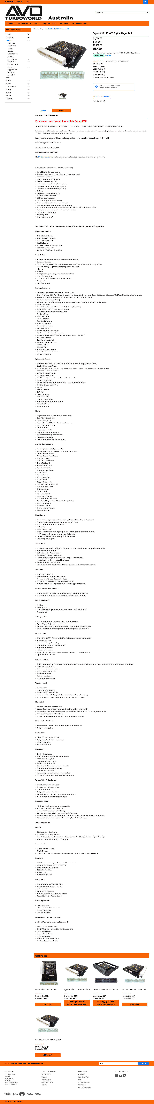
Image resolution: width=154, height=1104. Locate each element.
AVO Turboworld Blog (79, 24)
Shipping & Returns (49, 24)
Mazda (8, 84)
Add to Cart (48, 1004)
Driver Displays (12, 46)
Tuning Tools (11, 72)
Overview (43, 110)
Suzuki (8, 81)
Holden (8, 34)
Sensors (10, 67)
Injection (10, 51)
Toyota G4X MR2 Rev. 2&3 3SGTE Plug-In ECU (48, 1040)
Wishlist (44, 1077)
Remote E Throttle (13, 64)
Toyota (8, 96)
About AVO (10, 24)
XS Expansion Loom (45, 157)
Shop (36, 24)
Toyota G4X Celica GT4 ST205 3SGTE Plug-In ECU (77, 990)
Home (35, 29)
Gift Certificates (46, 1074)
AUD (28, 2)
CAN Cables (11, 43)
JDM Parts (9, 37)
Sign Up (49, 1079)
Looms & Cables (12, 54)
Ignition (10, 48)
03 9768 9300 (9, 2)
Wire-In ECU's (11, 75)
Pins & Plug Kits (12, 59)
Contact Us (64, 24)
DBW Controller (11, 87)
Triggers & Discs (12, 70)
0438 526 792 (19, 2)
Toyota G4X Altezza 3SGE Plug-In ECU (46, 989)
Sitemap (44, 1085)
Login (43, 1079)
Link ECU (9, 40)
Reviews (61, 110)
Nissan (8, 90)
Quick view (48, 984)
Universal (9, 99)
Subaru (8, 93)
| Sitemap (19, 1102)
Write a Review (123, 61)
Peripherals (11, 56)
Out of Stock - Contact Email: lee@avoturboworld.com (76, 1002)
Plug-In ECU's (11, 62)
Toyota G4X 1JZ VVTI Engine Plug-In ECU (58, 29)
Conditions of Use (24, 24)
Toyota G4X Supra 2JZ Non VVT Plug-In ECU (105, 989)
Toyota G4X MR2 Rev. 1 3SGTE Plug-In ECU (134, 989)
